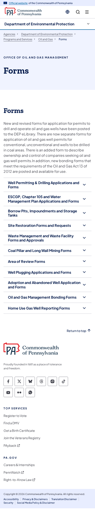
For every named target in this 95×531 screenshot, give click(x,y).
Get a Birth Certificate (19, 430)
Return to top (76, 331)
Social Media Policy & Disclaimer (36, 502)
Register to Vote (15, 416)
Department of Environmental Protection (39, 24)
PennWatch (12, 472)
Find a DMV (11, 423)
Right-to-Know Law (18, 480)
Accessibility (11, 499)
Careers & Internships (19, 465)
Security (8, 502)
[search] (77, 12)
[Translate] (67, 11)
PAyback (10, 445)
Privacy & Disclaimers (35, 499)
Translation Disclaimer (64, 499)
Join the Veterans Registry (22, 438)
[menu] (86, 12)
